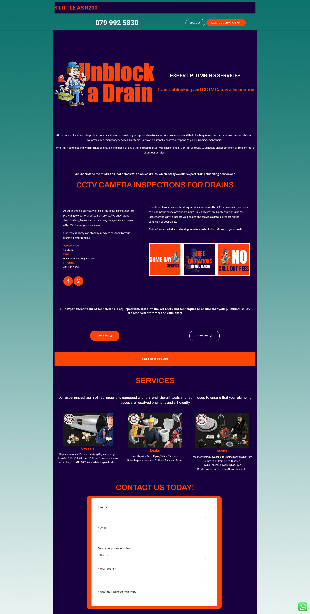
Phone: (68, 262)
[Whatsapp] (78, 281)
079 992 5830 (116, 23)
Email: (67, 254)
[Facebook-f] (68, 281)
